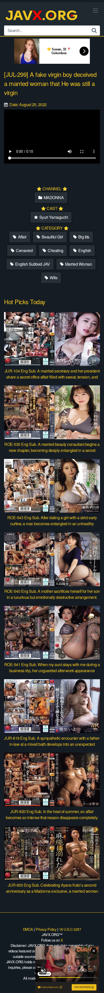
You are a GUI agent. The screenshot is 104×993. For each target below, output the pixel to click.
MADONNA (53, 197)
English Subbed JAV (32, 264)
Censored (24, 250)
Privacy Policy (46, 929)
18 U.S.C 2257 (70, 929)
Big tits (83, 237)
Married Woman (78, 264)
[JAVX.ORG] (42, 15)
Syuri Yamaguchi (53, 217)
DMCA (28, 929)
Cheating (55, 250)
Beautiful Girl (52, 237)
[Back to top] (95, 982)
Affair (22, 237)
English (84, 250)
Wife (53, 278)
